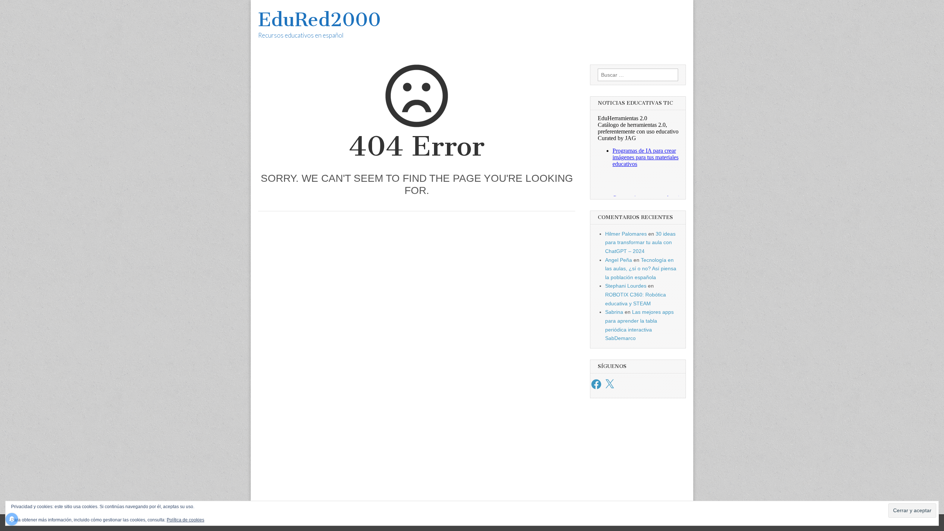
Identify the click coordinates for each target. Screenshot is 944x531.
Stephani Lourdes (625, 286)
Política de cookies (185, 520)
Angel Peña (618, 260)
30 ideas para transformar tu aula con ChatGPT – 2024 (640, 242)
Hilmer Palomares (626, 234)
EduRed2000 (319, 19)
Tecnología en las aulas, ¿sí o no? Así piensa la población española (640, 268)
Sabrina (614, 312)
